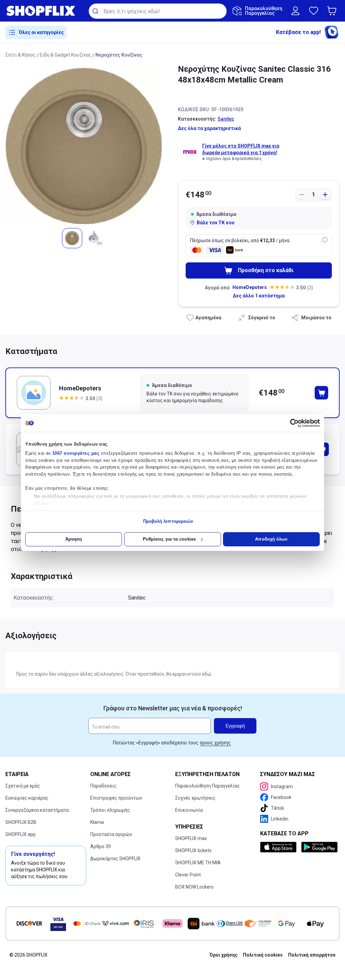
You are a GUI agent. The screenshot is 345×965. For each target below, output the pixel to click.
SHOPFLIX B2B (20, 822)
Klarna (97, 822)
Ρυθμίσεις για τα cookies (169, 539)
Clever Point (188, 874)
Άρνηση (73, 539)
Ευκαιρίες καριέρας (27, 798)
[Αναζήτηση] (96, 11)
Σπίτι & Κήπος (20, 55)
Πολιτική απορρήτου (312, 955)
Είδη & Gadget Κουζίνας (65, 55)
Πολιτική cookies (263, 955)
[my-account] (295, 11)
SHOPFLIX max (191, 838)
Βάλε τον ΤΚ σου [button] (215, 222)
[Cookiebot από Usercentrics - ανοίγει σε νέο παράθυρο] (290, 423)
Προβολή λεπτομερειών (168, 521)
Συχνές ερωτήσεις (195, 798)
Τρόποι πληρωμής (110, 810)
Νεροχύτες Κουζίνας (118, 55)
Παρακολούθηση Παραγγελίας (207, 786)
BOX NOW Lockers (194, 887)
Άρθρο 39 (100, 846)
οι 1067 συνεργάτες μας (72, 453)
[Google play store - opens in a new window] (319, 847)
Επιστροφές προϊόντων (116, 798)
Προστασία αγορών (111, 834)
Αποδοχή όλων (271, 539)
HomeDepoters (249, 287)
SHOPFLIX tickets (193, 850)
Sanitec (226, 119)
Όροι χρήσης (224, 955)
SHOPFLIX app (20, 834)
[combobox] (158, 11)
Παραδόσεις (103, 786)
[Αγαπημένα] (314, 11)
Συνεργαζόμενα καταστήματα (37, 810)
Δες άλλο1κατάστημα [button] (259, 295)
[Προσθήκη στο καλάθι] (321, 392)
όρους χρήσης (215, 742)
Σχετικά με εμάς (22, 786)
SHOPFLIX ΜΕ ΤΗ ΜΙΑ (198, 862)
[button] (333, 11)
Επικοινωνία (189, 810)
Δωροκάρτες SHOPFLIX (115, 858)
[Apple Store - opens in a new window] (279, 847)
